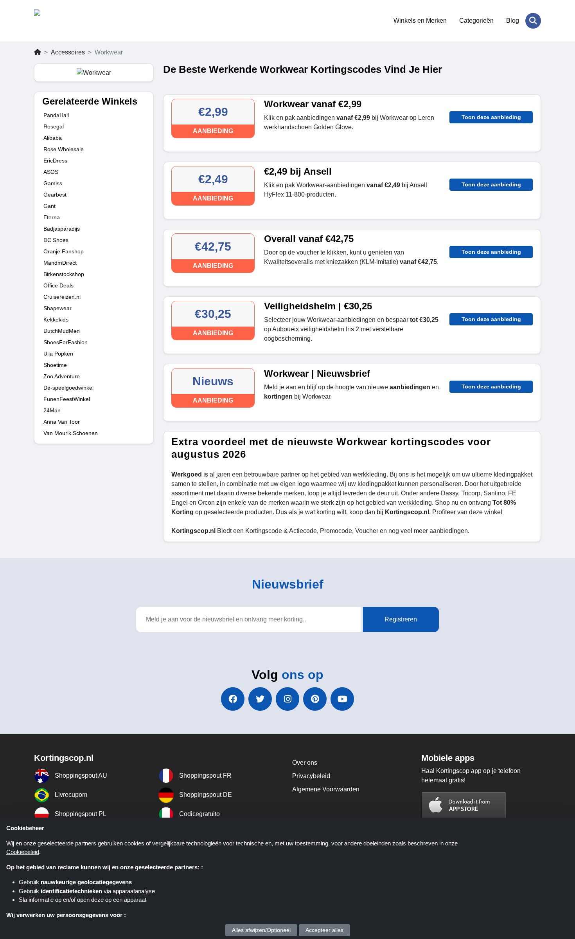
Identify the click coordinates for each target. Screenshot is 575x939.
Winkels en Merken (420, 20)
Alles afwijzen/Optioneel (261, 930)
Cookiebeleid (22, 852)
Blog (512, 20)
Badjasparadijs (61, 229)
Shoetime (55, 365)
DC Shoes (55, 240)
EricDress (55, 160)
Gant (49, 206)
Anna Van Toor (61, 422)
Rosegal (53, 126)
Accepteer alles (324, 930)
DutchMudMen (61, 331)
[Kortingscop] (72, 20)
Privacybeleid (311, 776)
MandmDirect (60, 263)
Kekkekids (55, 319)
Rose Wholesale (63, 149)
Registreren (401, 619)
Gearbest (54, 194)
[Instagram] (287, 699)
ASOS (50, 172)
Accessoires (68, 52)
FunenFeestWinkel (66, 399)
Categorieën (476, 20)
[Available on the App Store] (464, 805)
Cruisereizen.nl (62, 297)
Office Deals (58, 285)
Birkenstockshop (63, 274)
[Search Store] (533, 21)
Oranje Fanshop (63, 251)
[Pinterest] (315, 699)
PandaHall (56, 115)
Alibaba (52, 138)
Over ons (304, 762)
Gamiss (52, 183)
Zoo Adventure (61, 376)
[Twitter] (260, 699)
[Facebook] (232, 699)
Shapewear (57, 308)
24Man (52, 410)
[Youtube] (342, 699)
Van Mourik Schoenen (70, 433)
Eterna (51, 217)
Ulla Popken (58, 353)
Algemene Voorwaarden (325, 789)
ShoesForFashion (65, 342)
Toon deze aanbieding (491, 117)
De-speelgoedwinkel (68, 388)
